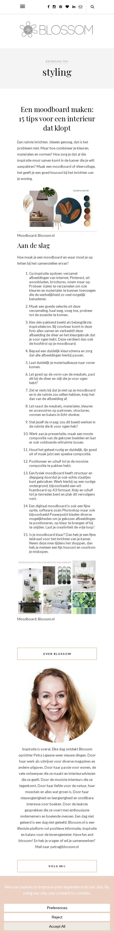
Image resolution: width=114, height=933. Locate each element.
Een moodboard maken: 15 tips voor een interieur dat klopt (57, 118)
